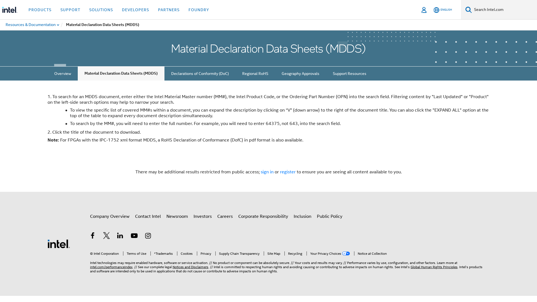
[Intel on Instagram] (148, 237)
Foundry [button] (199, 9)
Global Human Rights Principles (434, 267)
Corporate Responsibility (263, 216)
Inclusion (302, 216)
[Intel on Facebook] (92, 237)
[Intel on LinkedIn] (120, 237)
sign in (267, 172)
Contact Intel (148, 216)
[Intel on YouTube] (134, 237)
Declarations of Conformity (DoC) (200, 73)
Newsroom (177, 216)
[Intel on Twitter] (106, 237)
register (288, 172)
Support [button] (70, 9)
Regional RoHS (255, 73)
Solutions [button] (101, 9)
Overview (62, 73)
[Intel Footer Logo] (59, 243)
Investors (203, 216)
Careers (225, 216)
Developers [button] (135, 9)
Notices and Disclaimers (190, 267)
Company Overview (109, 216)
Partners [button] (169, 9)
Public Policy (329, 216)
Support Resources (349, 73)
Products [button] (40, 9)
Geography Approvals (300, 73)
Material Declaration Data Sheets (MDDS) (121, 73)
